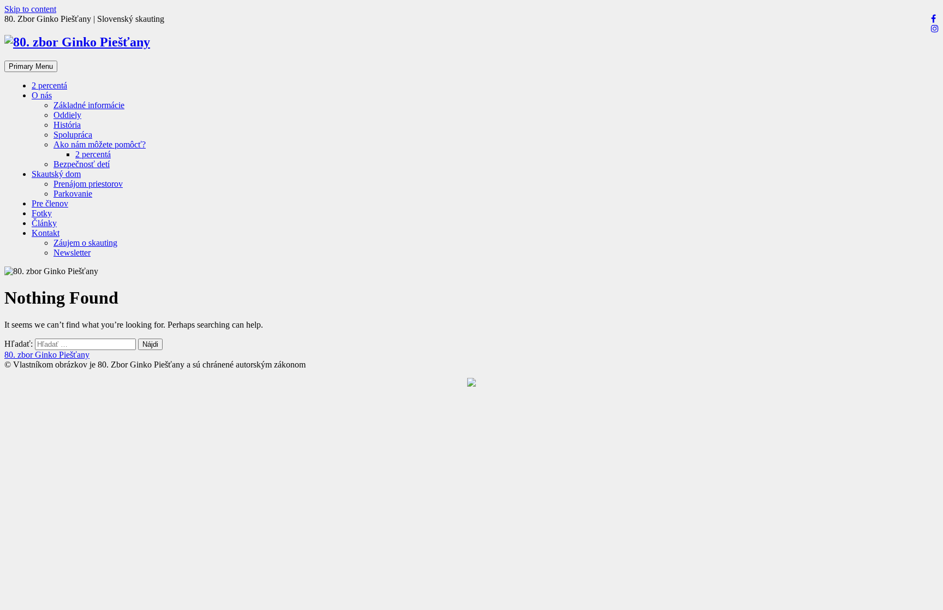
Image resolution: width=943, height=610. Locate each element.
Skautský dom (56, 174)
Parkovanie (72, 193)
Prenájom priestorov (88, 183)
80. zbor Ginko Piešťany (46, 354)
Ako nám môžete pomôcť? (99, 144)
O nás (42, 95)
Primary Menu (31, 66)
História (67, 124)
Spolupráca (72, 134)
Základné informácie (88, 105)
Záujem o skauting (85, 242)
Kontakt (45, 233)
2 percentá (49, 85)
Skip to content (30, 9)
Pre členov (50, 203)
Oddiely (67, 115)
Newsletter (72, 252)
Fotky (42, 213)
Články (44, 223)
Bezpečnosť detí (81, 164)
